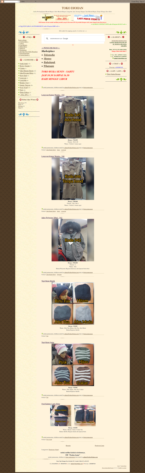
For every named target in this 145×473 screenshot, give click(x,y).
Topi (21, 90)
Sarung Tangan (25, 85)
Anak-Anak (24, 63)
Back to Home (22, 40)
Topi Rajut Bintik (48, 281)
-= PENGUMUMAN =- (51, 48)
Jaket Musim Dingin (26, 71)
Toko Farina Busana (113, 74)
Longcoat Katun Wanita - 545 (53, 95)
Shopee (47, 58)
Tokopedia (49, 55)
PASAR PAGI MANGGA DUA (119, 40)
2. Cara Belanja (22, 45)
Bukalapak (49, 62)
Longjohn (23, 80)
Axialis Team (123, 465)
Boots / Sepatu (25, 66)
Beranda (68, 445)
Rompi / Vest (24, 83)
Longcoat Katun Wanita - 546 (53, 156)
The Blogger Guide (122, 467)
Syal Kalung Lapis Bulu (51, 403)
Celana (22, 68)
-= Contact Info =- (23, 42)
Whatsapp (49, 66)
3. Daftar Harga (22, 47)
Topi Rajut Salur (48, 342)
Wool (19, 107)
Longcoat (23, 78)
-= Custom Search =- (24, 55)
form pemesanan (88, 87)
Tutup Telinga (24, 92)
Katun (19, 104)
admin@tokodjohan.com (71, 87)
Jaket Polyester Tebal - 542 (52, 217)
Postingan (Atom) (54, 450)
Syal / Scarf (24, 87)
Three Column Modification (107, 467)
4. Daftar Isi (21, 48)
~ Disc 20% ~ (24, 95)
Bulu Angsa (21, 103)
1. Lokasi (21, 43)
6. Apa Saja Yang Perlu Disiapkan (28, 52)
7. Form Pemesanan (23, 53)
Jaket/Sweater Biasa (26, 73)
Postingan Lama (99, 445)
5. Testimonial (22, 50)
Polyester (20, 106)
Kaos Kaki (23, 75)
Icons (118, 465)
